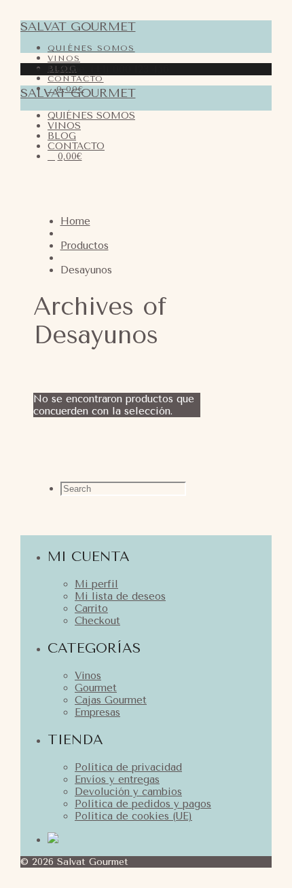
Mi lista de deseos (120, 596)
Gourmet (96, 688)
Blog (62, 136)
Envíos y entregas (117, 779)
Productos (84, 245)
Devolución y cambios (128, 792)
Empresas (97, 712)
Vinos (64, 126)
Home (75, 221)
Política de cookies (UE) (133, 816)
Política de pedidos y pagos (143, 804)
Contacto (76, 146)
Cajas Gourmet (111, 700)
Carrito (91, 608)
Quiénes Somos (91, 48)
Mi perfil (96, 584)
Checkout (97, 621)
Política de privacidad (128, 767)
